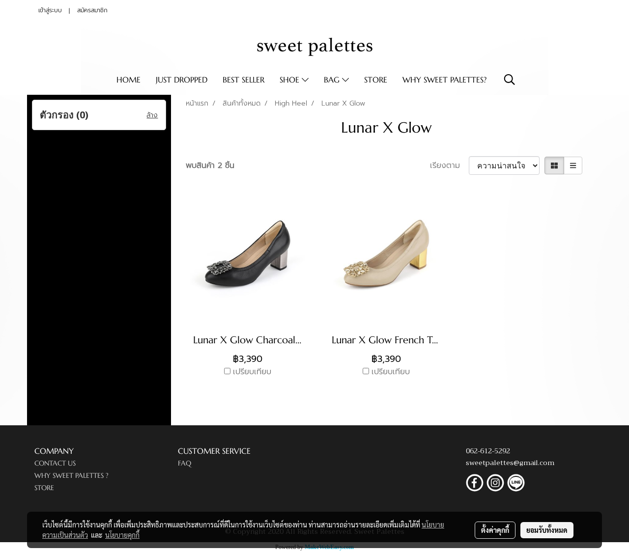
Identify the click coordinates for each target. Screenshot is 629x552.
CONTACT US (55, 463)
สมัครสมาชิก (92, 10)
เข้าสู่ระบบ (50, 10)
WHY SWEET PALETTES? (444, 79)
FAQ (184, 463)
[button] (509, 79)
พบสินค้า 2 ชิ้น (210, 165)
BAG (333, 79)
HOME (128, 79)
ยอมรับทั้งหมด (547, 529)
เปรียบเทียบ (252, 372)
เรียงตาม (449, 165)
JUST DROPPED (181, 79)
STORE (375, 79)
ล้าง (152, 115)
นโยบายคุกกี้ (122, 534)
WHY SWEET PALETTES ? (71, 475)
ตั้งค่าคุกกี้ (495, 529)
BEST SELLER (243, 79)
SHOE (291, 79)
